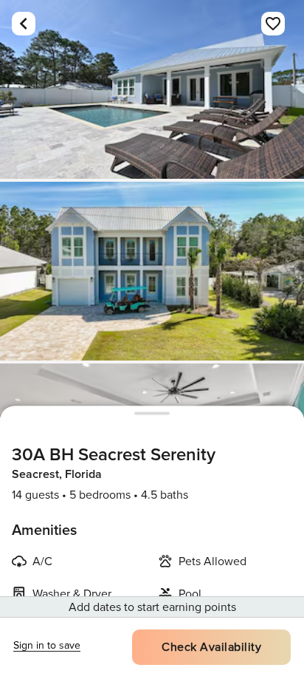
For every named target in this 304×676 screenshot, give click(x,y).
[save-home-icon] (273, 23)
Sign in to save (46, 645)
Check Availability (211, 647)
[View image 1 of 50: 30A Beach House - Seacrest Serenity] (152, 89)
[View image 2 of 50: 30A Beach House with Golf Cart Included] (152, 271)
